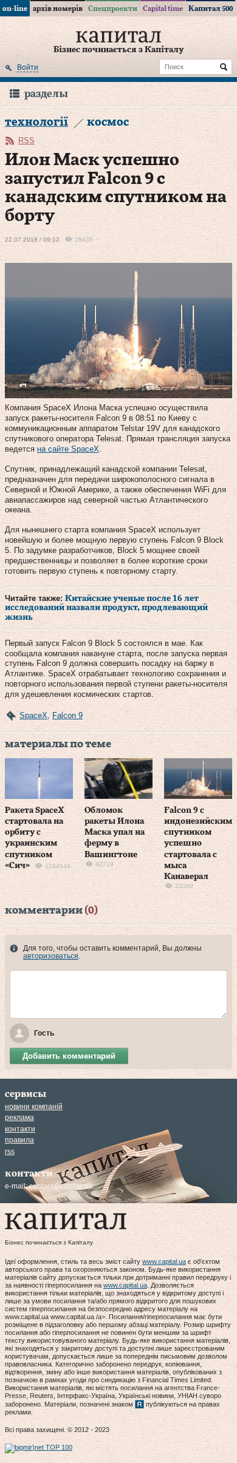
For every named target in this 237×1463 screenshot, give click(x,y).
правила (19, 1140)
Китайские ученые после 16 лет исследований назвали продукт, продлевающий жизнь (106, 608)
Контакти (20, 1129)
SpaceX (33, 715)
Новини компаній (34, 1106)
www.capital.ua (164, 1261)
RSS (26, 140)
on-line (14, 8)
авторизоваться (50, 956)
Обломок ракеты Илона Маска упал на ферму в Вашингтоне (114, 832)
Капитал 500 (210, 8)
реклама (19, 1117)
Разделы (46, 94)
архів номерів (58, 8)
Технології (36, 122)
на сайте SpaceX (68, 448)
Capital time (163, 8)
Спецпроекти (112, 8)
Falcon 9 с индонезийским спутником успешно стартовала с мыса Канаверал (198, 843)
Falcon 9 (67, 715)
